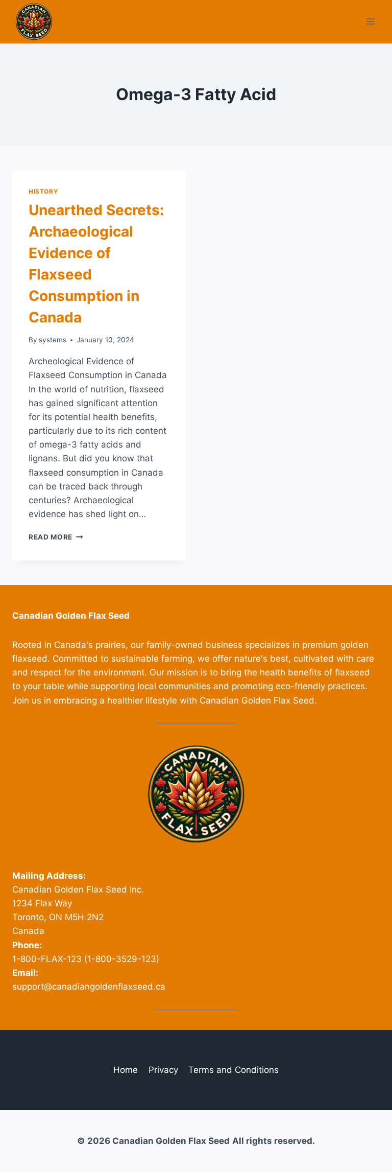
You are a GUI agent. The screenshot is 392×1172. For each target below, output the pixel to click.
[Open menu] (370, 22)
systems (52, 340)
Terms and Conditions (233, 1070)
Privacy (163, 1070)
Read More (56, 537)
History (43, 191)
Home (125, 1070)
